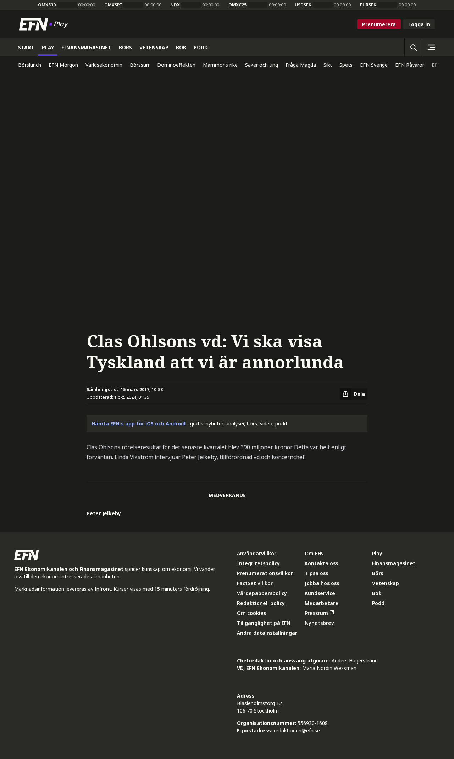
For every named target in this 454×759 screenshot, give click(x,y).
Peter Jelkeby (104, 513)
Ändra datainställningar (267, 632)
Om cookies (251, 613)
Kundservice (320, 593)
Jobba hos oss (322, 583)
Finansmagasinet (393, 563)
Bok (376, 593)
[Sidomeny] (431, 47)
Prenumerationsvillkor (265, 573)
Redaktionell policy (261, 603)
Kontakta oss (321, 563)
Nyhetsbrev (319, 623)
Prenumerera (379, 24)
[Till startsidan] (45, 24)
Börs (377, 573)
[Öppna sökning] (413, 47)
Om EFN (314, 553)
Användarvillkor (256, 553)
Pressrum (316, 613)
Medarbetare (321, 603)
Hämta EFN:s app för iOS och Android (139, 423)
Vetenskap (385, 583)
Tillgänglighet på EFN (263, 623)
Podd (378, 603)
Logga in (419, 24)
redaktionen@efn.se (297, 730)
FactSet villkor (255, 583)
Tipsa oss (316, 573)
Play (377, 553)
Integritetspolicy (258, 563)
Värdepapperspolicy (262, 593)
